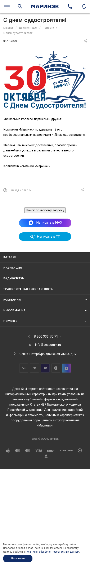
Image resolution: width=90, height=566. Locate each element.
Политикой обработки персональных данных (52, 551)
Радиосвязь (13, 278)
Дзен (55, 368)
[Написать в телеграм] (45, 240)
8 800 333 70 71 (46, 336)
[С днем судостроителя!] (45, 80)
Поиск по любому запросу (45, 210)
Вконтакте (23, 368)
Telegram (34, 368)
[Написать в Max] (45, 223)
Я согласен (18, 558)
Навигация (12, 267)
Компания (12, 299)
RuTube (45, 368)
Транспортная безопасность (28, 289)
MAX (66, 368)
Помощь (10, 321)
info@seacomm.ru (48, 345)
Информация (14, 310)
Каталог (10, 257)
